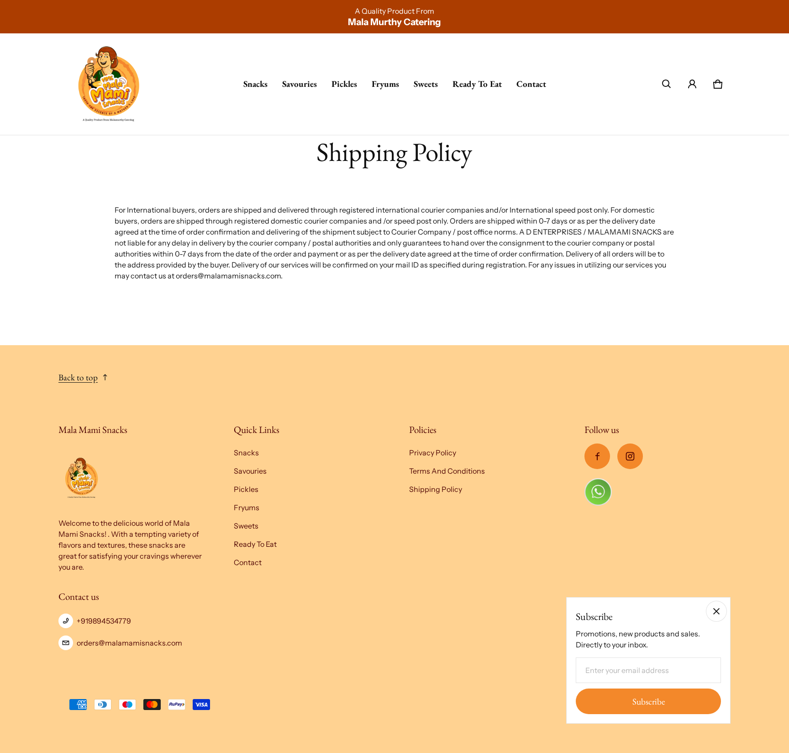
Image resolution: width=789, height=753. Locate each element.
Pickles (344, 84)
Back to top (78, 377)
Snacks (255, 84)
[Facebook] (597, 456)
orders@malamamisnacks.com (129, 642)
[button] (666, 84)
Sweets (426, 84)
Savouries (299, 84)
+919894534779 (104, 620)
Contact (531, 84)
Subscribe (648, 701)
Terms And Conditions (447, 470)
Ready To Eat (477, 84)
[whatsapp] (598, 491)
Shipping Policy (435, 489)
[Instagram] (630, 456)
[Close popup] (716, 611)
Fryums (385, 84)
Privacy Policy (432, 452)
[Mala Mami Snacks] (109, 84)
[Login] (692, 84)
